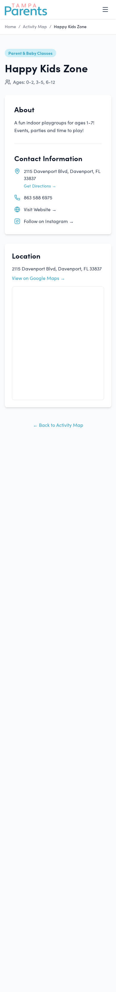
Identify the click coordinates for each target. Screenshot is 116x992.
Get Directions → (40, 186)
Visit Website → (40, 209)
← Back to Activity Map (58, 425)
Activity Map (35, 26)
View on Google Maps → (38, 278)
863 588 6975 (38, 197)
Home (10, 26)
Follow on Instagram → (49, 221)
